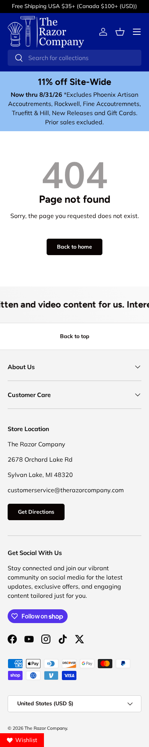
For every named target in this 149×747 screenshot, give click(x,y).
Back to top (74, 336)
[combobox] (74, 58)
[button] (120, 31)
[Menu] (136, 31)
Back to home (74, 246)
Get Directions (36, 511)
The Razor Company (45, 728)
